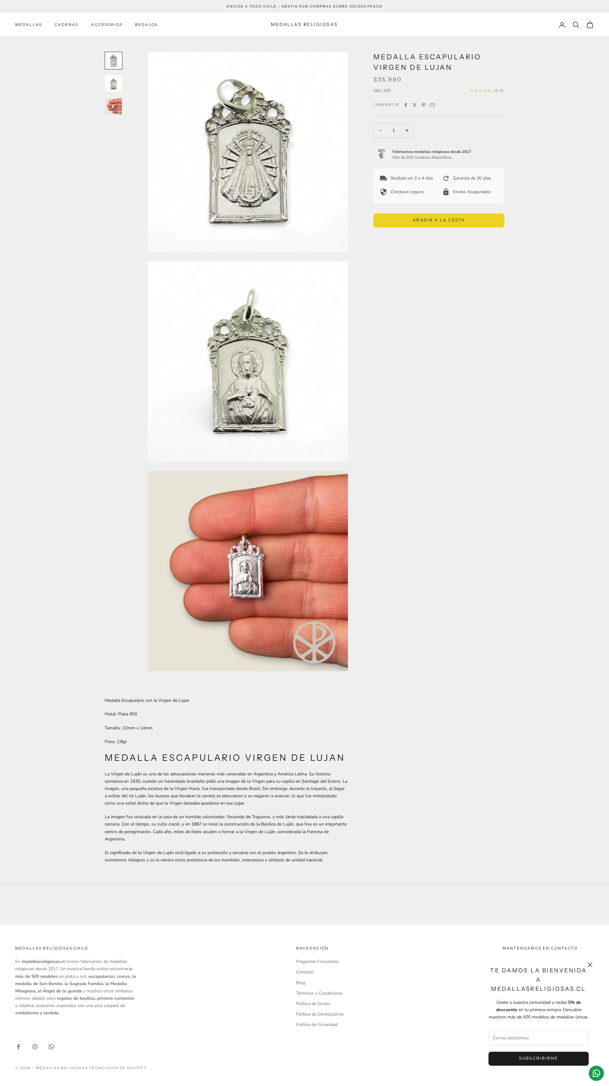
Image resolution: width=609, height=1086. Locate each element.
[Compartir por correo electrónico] (432, 105)
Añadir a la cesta (439, 220)
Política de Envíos (313, 1004)
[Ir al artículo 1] (113, 60)
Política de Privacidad (316, 1025)
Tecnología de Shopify (118, 1068)
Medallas (28, 24)
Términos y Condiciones (319, 993)
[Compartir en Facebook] (405, 105)
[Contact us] (596, 1073)
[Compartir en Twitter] (414, 105)
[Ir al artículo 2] (113, 83)
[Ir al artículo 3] (113, 106)
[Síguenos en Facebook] (18, 1046)
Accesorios (106, 24)
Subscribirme (538, 1058)
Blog (300, 983)
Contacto (305, 972)
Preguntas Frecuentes (317, 961)
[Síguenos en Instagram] (35, 1046)
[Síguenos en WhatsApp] (51, 1046)
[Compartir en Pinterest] (423, 105)
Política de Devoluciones (320, 1014)
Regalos (146, 24)
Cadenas (66, 24)
